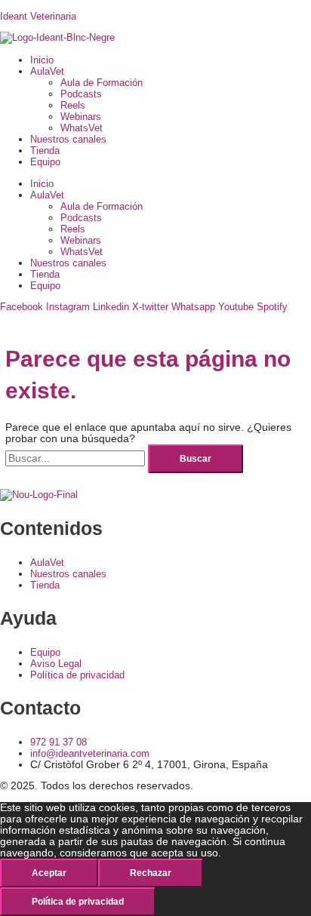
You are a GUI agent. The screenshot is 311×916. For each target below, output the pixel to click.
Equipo (45, 162)
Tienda (45, 150)
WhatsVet (81, 128)
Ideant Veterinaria (38, 16)
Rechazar (150, 873)
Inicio (42, 60)
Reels (72, 105)
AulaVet (47, 71)
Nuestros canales (68, 139)
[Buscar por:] (76, 458)
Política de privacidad (78, 901)
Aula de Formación (101, 82)
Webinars (80, 116)
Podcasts (81, 94)
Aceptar (49, 873)
